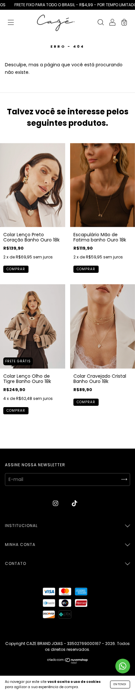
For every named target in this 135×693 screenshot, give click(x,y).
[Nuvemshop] (67, 662)
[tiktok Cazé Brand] (74, 503)
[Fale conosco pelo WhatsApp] (122, 666)
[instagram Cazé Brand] (56, 503)
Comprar (16, 269)
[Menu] (11, 23)
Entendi (120, 684)
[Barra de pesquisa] (100, 23)
